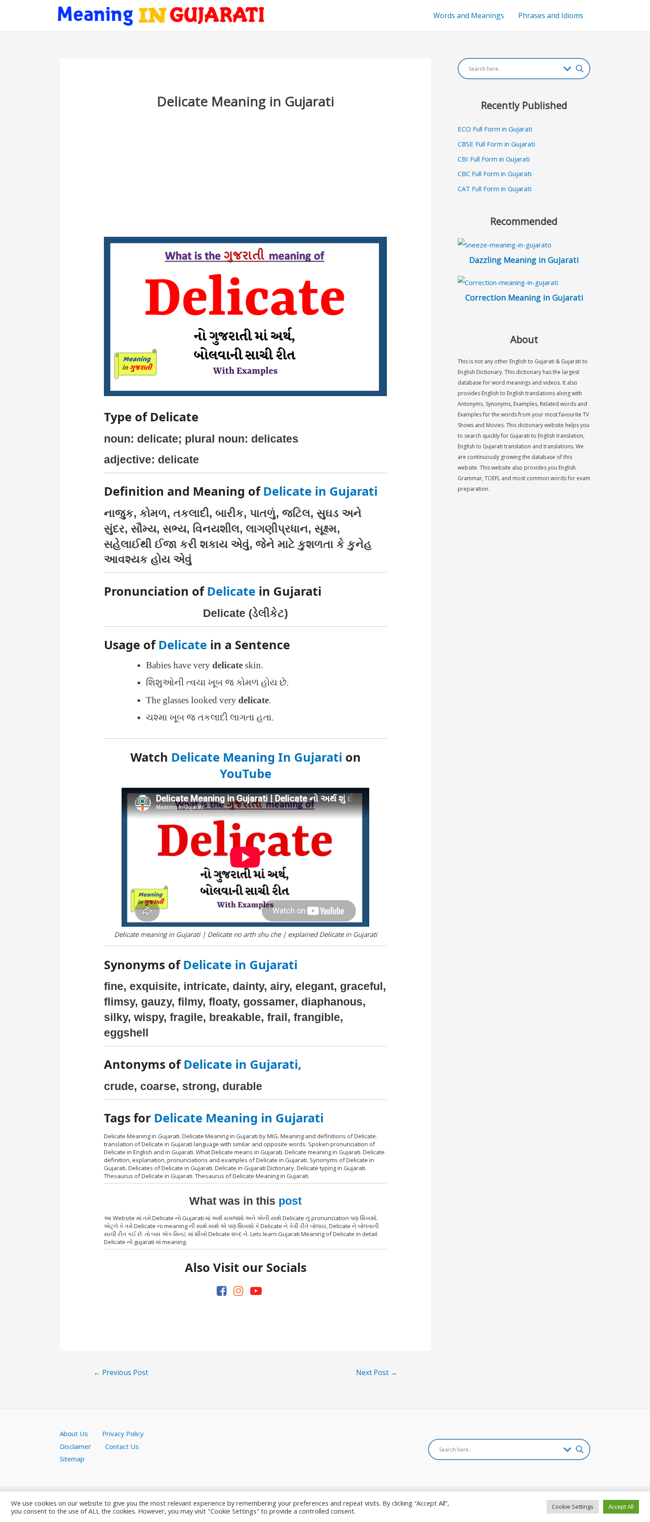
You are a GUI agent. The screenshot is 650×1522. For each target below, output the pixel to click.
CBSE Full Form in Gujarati (496, 143)
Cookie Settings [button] (572, 1506)
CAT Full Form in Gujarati (494, 188)
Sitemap (72, 1458)
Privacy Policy (123, 1433)
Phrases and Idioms (550, 15)
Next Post (377, 1372)
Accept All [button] (621, 1506)
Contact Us (122, 1446)
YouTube (245, 773)
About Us (81, 1433)
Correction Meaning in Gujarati (524, 297)
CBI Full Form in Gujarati (494, 158)
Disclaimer (75, 1446)
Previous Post (120, 1372)
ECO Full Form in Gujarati (495, 128)
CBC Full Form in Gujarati (494, 173)
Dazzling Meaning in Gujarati (524, 259)
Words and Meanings (468, 15)
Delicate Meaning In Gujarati (256, 757)
